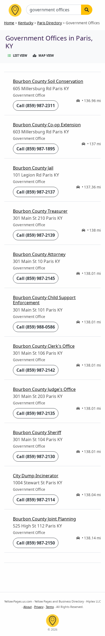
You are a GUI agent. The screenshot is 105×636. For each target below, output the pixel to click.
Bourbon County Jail (33, 168)
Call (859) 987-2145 (35, 278)
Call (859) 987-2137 (35, 192)
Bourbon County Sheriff (37, 432)
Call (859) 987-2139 (35, 235)
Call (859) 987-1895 (35, 149)
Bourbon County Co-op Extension (47, 125)
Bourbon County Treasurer (40, 211)
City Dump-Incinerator (35, 476)
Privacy (38, 607)
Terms (50, 607)
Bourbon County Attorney (39, 254)
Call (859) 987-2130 (35, 456)
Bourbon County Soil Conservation (48, 81)
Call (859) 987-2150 (35, 543)
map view (46, 55)
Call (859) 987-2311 (35, 106)
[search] (86, 10)
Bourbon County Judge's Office (44, 389)
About (27, 607)
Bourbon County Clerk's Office (44, 346)
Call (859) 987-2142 (35, 370)
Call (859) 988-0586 (35, 327)
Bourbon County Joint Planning (44, 519)
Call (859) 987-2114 (35, 500)
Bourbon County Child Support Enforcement (44, 300)
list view (20, 55)
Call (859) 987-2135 (35, 413)
